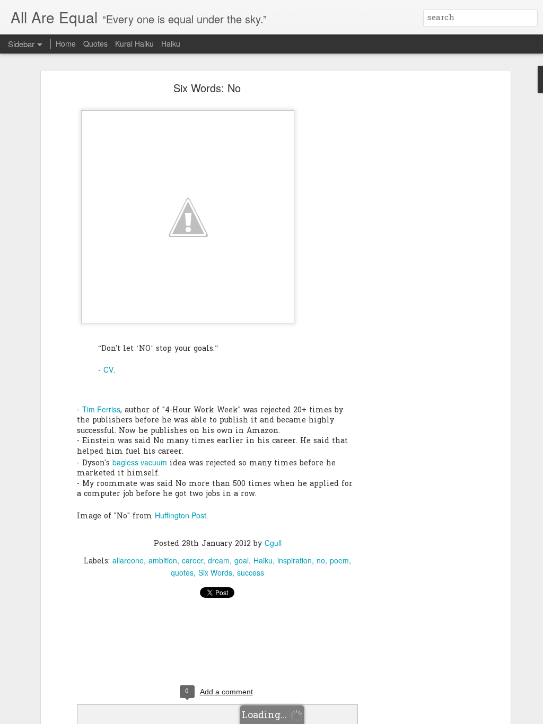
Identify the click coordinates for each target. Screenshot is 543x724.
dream (219, 560)
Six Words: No (207, 87)
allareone (128, 560)
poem (339, 560)
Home (66, 43)
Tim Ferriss (101, 409)
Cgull (273, 542)
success (250, 572)
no (321, 560)
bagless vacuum (139, 462)
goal (241, 560)
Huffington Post (180, 515)
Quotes (95, 43)
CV (108, 369)
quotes (182, 572)
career (192, 560)
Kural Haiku (134, 43)
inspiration (294, 560)
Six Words (215, 572)
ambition (162, 560)
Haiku (263, 560)
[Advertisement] (416, 252)
